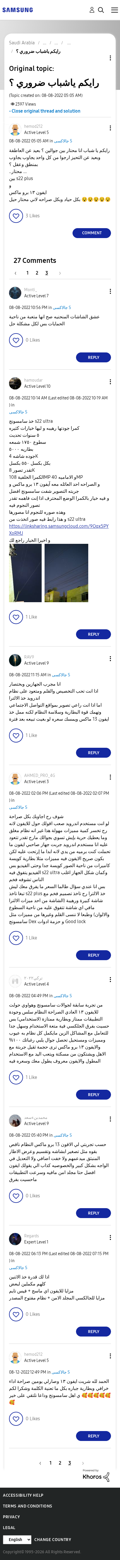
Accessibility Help (23, 1495)
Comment (92, 232)
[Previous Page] (18, 273)
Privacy (11, 1516)
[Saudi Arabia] (17, 9)
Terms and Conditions (27, 1506)
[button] (100, 127)
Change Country (52, 1539)
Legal (9, 1527)
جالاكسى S (63, 141)
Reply (93, 357)
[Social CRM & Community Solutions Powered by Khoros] (96, 1475)
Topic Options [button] (100, 57)
